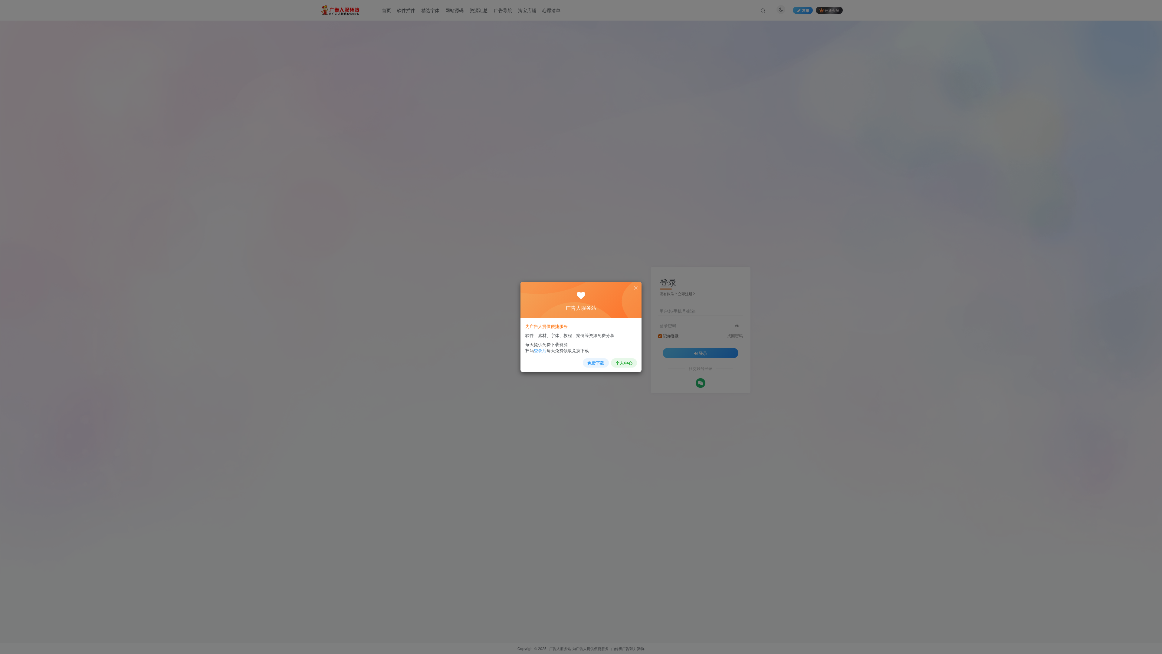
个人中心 (623, 363)
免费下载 (595, 363)
